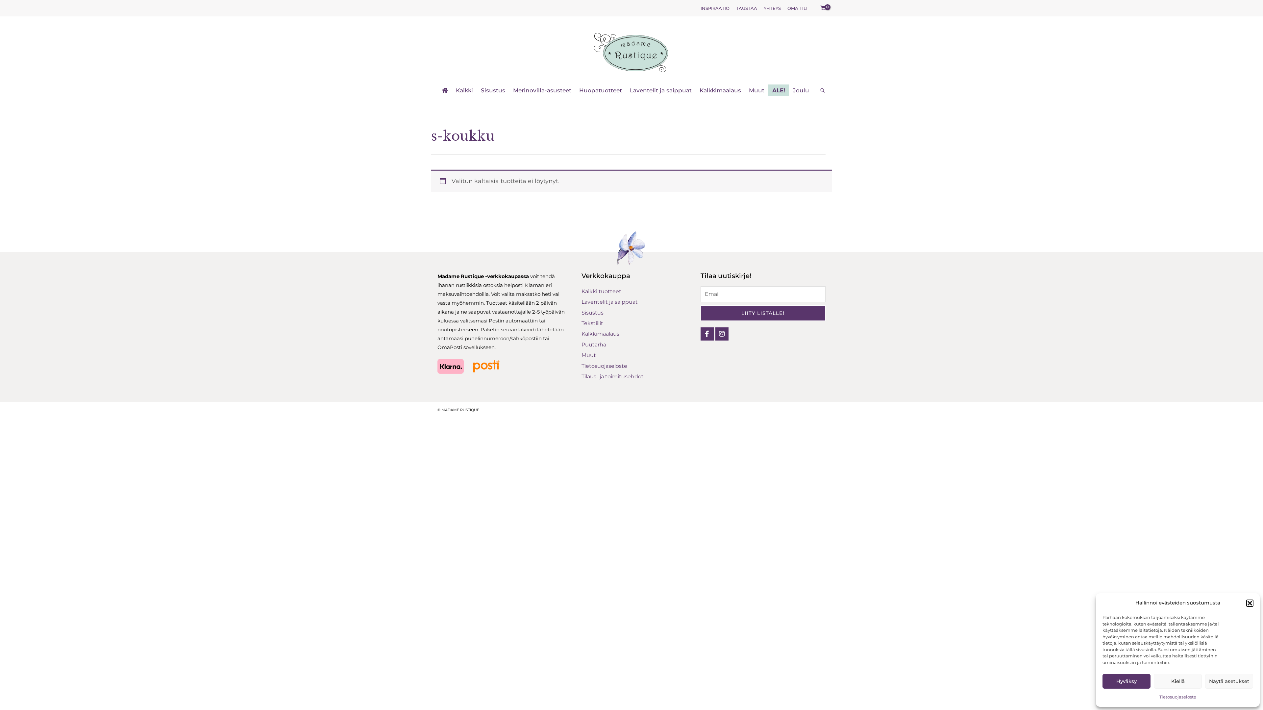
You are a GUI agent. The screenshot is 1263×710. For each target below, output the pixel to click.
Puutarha (594, 345)
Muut (756, 90)
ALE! (778, 90)
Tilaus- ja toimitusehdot (613, 376)
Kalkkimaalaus (720, 90)
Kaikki (464, 90)
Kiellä (1178, 681)
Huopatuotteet (600, 90)
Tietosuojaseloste (1177, 696)
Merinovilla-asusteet (542, 90)
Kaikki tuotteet (601, 291)
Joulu (801, 90)
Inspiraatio (715, 8)
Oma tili (797, 8)
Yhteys (772, 8)
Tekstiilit (592, 323)
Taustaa (746, 8)
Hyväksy (1126, 681)
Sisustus (493, 90)
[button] (1250, 603)
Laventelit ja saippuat (661, 90)
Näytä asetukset (1229, 681)
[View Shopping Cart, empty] (823, 8)
